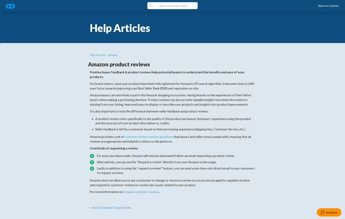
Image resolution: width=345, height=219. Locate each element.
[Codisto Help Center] (12, 6)
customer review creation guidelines (149, 137)
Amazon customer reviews (141, 192)
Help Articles (97, 54)
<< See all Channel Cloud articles (109, 207)
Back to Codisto (328, 5)
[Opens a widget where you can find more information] (329, 212)
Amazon (113, 54)
